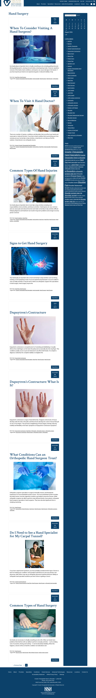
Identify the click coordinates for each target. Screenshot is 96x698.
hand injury (41, 219)
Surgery (70, 123)
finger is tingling (79, 149)
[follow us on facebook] (91, 4)
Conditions (37, 672)
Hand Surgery (23, 77)
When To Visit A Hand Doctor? (32, 101)
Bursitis (70, 43)
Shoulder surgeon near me (73, 193)
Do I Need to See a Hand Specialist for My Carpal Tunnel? (34, 534)
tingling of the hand (73, 130)
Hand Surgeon (43, 78)
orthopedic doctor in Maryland (76, 167)
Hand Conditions (18, 218)
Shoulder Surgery (72, 118)
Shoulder (70, 110)
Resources (57, 4)
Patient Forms (63, 1)
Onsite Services (46, 672)
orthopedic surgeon (49, 430)
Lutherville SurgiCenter (67, 4)
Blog (87, 4)
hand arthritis (36, 146)
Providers (43, 4)
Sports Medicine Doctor (76, 203)
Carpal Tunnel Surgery (69, 147)
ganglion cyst (71, 63)
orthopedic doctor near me (72, 168)
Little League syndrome (74, 98)
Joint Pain (70, 93)
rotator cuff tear (76, 178)
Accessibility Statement (38, 674)
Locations (76, 4)
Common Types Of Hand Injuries (33, 170)
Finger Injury (71, 58)
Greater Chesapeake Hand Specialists (24, 78)
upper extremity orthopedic (75, 135)
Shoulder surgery (71, 195)
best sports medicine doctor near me (76, 145)
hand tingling (71, 88)
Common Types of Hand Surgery (33, 605)
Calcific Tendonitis (72, 46)
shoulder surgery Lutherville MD (72, 199)
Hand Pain (17, 77)
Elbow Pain (70, 56)
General (17, 145)
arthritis (70, 41)
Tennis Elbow (71, 128)
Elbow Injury (71, 53)
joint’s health (71, 95)
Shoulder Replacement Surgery (76, 115)
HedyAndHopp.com (50, 693)
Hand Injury (71, 78)
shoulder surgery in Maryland (77, 197)
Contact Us (85, 672)
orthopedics (55, 78)
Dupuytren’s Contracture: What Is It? (34, 384)
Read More (55, 86)
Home (9, 672)
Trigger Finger (71, 133)
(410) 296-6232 (89, 1)
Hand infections (25, 509)
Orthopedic (33, 430)
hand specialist (36, 78)
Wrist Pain (70, 137)
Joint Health (71, 90)
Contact (83, 4)
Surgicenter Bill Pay (74, 1)
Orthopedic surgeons (52, 509)
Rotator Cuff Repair (73, 108)
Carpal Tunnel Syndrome (20, 581)
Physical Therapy (76, 176)
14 (78, 25)
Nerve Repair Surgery (33, 652)
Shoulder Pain (71, 113)
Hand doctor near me (70, 160)
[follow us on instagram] (94, 4)
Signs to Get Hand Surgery (28, 243)
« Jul (66, 34)
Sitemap (62, 674)
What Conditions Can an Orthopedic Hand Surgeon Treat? (33, 456)
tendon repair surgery (43, 652)
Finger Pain (70, 61)
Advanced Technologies (58, 672)
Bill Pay (82, 1)
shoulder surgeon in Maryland (80, 191)
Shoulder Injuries (73, 182)
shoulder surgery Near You (79, 201)
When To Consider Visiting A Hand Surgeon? (31, 30)
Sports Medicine (72, 120)
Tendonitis (12, 510)
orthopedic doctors (41, 430)
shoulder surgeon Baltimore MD (73, 189)
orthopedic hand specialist (51, 583)
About (38, 4)
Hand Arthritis (71, 73)
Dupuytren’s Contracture (28, 312)
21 (78, 26)
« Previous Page (17, 665)
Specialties (50, 4)
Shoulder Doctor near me (76, 180)
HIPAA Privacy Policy (52, 674)
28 (78, 28)
